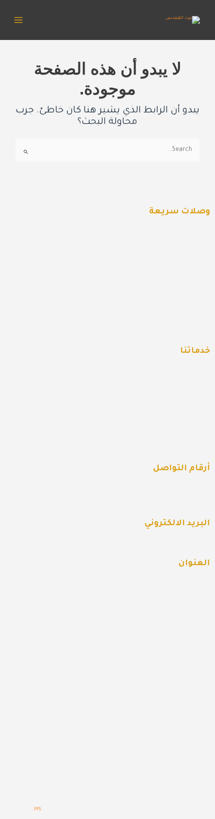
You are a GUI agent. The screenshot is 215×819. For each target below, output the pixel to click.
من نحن (188, 260)
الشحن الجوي (178, 420)
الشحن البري (179, 399)
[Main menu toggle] (18, 19)
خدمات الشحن (177, 281)
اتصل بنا (186, 324)
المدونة (188, 303)
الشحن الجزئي (178, 442)
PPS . (36, 810)
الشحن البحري (177, 377)
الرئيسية (186, 238)
